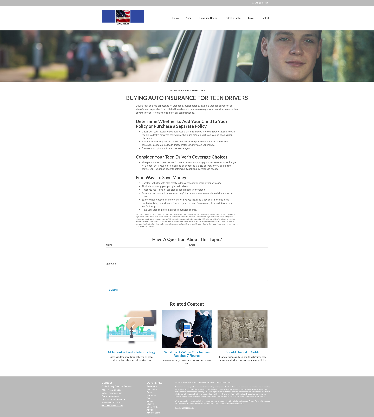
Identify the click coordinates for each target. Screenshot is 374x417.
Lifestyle (150, 403)
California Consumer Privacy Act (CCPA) (248, 401)
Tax (148, 398)
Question (111, 263)
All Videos (151, 409)
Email (192, 244)
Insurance (151, 395)
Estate (149, 392)
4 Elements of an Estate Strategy (131, 352)
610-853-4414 (261, 2)
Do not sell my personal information (231, 403)
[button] (189, 18)
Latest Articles (153, 406)
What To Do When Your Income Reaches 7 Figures (187, 354)
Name (109, 244)
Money (150, 400)
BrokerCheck (226, 382)
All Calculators (153, 412)
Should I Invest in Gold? (242, 352)
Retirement (152, 386)
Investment (152, 389)
